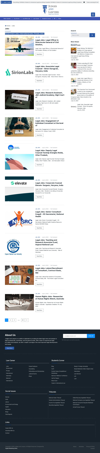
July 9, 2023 (45, 147)
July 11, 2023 (45, 118)
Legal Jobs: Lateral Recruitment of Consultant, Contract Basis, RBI (49, 270)
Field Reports (8, 414)
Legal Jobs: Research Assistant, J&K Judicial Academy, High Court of (49, 95)
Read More (39, 54)
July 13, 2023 (45, 89)
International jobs (26, 34)
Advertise (81, 446)
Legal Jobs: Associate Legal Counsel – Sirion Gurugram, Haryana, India (47, 68)
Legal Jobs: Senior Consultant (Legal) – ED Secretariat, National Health (49, 214)
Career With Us (9, 428)
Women (7, 397)
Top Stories (17, 18)
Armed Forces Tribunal (79, 407)
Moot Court (54, 381)
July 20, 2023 (45, 63)
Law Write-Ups (26, 18)
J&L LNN (37, 37)
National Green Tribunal (55, 398)
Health (7, 407)
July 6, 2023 (45, 265)
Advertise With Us (9, 431)
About (74, 446)
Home (8, 25)
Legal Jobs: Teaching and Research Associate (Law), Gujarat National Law (46, 242)
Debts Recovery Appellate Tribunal (82, 398)
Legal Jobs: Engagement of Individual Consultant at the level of (49, 123)
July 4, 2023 (45, 293)
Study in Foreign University (81, 366)
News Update (7, 18)
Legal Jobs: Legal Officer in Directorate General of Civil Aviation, (47, 42)
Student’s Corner (46, 18)
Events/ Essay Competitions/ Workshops (58, 372)
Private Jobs (39, 34)
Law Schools (77, 374)
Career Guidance (33, 366)
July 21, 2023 (45, 37)
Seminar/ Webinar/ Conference (59, 376)
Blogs (30, 376)
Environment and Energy (11, 404)
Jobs (13, 25)
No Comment (54, 37)
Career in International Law (58, 383)
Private (8, 371)
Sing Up (91, 336)
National (8, 378)
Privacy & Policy (90, 446)
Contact (7, 433)
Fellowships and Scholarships (36, 371)
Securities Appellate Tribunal (56, 405)
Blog (52, 366)
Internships (77, 371)
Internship (8, 376)
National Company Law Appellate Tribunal (84, 400)
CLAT (52, 369)
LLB (75, 376)
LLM (75, 379)
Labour (7, 402)
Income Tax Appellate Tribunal (57, 403)
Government (9, 368)
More (59, 18)
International (9, 373)
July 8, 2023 (45, 237)
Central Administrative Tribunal (57, 400)
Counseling (32, 369)
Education (8, 409)
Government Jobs (12, 34)
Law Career (36, 18)
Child (6, 399)
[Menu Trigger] (93, 15)
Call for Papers (55, 378)
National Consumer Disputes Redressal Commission (83, 404)
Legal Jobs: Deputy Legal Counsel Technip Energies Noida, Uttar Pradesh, (49, 152)
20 (22, 320)
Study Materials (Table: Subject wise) (83, 369)
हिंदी (54, 18)
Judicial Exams (33, 374)
